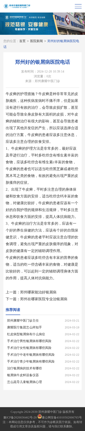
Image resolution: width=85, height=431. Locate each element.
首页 (22, 41)
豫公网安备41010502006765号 (62, 417)
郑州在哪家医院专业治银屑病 (43, 299)
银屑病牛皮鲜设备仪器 (23, 375)
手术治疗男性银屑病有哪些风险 (29, 341)
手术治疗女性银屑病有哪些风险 (29, 348)
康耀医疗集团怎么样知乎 (24, 327)
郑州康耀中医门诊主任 (23, 320)
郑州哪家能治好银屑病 (38, 292)
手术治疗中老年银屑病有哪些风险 (31, 354)
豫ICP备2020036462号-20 (20, 417)
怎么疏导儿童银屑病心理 (24, 382)
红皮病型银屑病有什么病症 (26, 334)
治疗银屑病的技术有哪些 (24, 368)
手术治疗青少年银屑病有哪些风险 (31, 361)
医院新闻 (36, 41)
